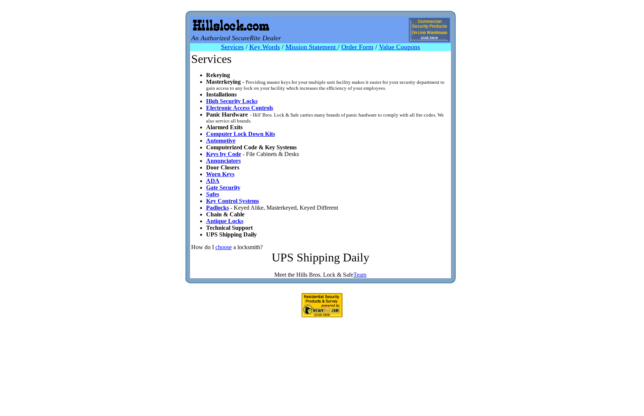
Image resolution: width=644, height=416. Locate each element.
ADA (213, 181)
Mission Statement (311, 47)
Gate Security (223, 187)
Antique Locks (224, 221)
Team (359, 274)
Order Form (357, 47)
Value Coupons (399, 47)
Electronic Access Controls (239, 108)
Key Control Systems (232, 201)
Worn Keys (220, 174)
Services (232, 47)
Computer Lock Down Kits (240, 134)
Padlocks (217, 207)
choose (223, 247)
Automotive (221, 140)
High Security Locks (232, 101)
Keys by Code (223, 154)
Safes (212, 194)
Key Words (264, 47)
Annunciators (223, 161)
